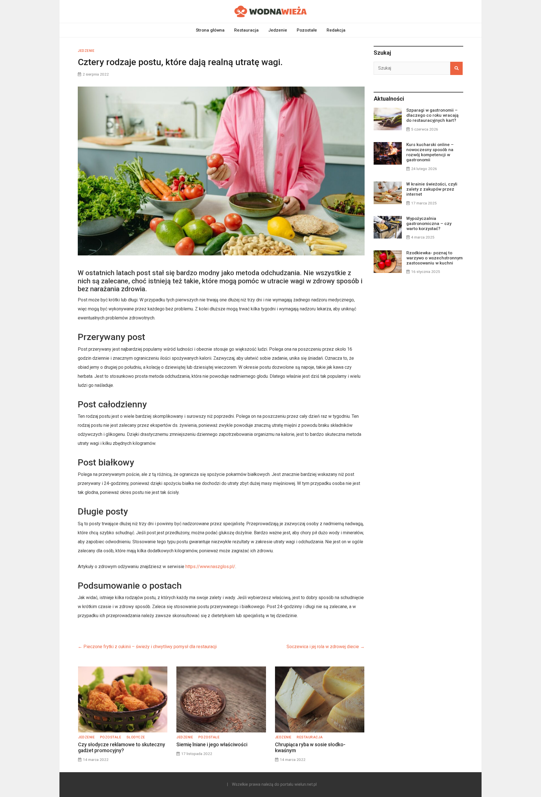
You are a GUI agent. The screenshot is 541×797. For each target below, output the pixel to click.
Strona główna (210, 30)
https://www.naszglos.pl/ (210, 566)
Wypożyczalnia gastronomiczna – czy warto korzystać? (428, 223)
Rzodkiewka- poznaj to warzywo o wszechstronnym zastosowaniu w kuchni (434, 258)
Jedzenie (277, 30)
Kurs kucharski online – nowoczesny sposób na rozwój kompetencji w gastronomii (430, 152)
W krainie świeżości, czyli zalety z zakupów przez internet (431, 189)
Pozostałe (307, 30)
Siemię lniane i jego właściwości (211, 744)
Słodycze (136, 737)
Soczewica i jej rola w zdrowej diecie (326, 646)
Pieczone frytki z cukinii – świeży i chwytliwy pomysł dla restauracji (147, 646)
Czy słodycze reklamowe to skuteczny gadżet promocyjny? (121, 747)
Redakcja (336, 30)
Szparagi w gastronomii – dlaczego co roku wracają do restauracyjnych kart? (432, 115)
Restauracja (246, 30)
